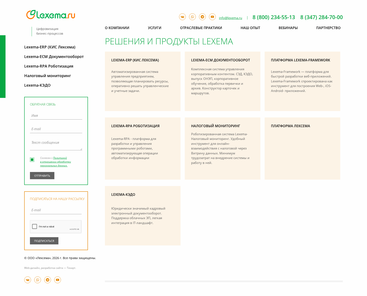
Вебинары (288, 28)
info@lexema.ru (230, 18)
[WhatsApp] (37, 279)
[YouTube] (57, 279)
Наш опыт (250, 28)
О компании (117, 28)
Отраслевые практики (201, 28)
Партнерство (328, 28)
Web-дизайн (32, 268)
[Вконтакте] (27, 279)
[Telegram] (47, 279)
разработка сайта (52, 268)
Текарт (71, 268)
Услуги (154, 28)
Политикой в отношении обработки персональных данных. (55, 162)
